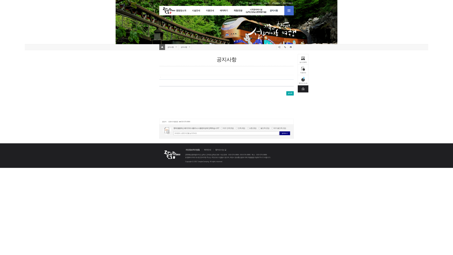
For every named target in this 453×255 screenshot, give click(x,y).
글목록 (290, 93)
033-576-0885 (245, 155)
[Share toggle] (279, 47)
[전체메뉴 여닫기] (289, 10)
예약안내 (207, 150)
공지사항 (171, 47)
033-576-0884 (185, 122)
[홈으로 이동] (169, 10)
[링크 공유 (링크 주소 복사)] (285, 47)
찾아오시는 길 (220, 150)
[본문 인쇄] (291, 47)
